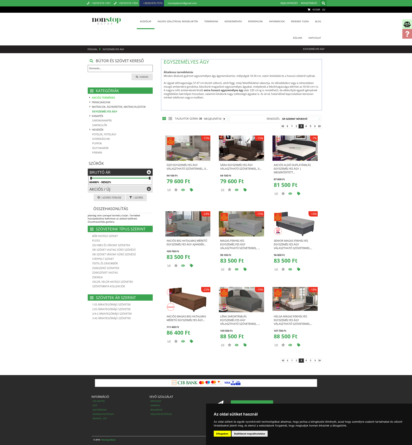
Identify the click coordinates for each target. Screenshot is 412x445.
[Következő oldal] (315, 126)
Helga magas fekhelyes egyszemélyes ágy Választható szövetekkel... (293, 320)
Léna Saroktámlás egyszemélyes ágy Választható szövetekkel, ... (240, 320)
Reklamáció (156, 409)
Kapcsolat (315, 37)
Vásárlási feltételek (103, 414)
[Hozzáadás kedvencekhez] (175, 189)
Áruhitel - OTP (100, 418)
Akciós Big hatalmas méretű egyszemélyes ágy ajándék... (187, 242)
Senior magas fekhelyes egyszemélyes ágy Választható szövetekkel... (293, 244)
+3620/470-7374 (152, 3)
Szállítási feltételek (161, 414)
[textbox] (120, 68)
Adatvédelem (99, 409)
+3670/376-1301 (101, 3)
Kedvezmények (233, 21)
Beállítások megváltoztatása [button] (249, 433)
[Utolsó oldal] (319, 126)
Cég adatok (99, 401)
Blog (318, 21)
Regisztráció (309, 3)
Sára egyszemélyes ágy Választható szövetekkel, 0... (240, 166)
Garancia (155, 405)
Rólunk (297, 37)
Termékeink (211, 21)
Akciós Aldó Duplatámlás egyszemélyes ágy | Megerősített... (292, 168)
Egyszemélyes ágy (113, 49)
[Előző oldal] (287, 126)
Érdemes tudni (300, 21)
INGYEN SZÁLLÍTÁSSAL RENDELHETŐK (178, 21)
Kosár (318, 9)
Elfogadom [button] (222, 433)
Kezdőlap (145, 21)
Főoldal (93, 49)
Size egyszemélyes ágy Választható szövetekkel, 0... (187, 166)
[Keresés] (323, 3)
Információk (277, 21)
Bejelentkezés (289, 3)
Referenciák (255, 21)
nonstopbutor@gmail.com (182, 3)
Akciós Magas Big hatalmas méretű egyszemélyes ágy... (186, 318)
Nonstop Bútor (108, 439)
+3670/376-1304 (128, 3)
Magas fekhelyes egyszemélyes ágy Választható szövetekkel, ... (240, 244)
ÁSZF (95, 405)
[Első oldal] (282, 126)
